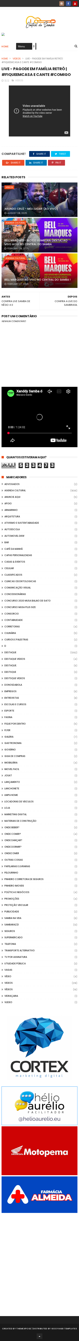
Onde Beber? (11, 827)
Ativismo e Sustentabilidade (21, 522)
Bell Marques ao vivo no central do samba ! (37, 280)
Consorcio (11, 613)
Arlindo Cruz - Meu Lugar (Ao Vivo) (31, 209)
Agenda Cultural (15, 222)
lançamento (12, 782)
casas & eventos (14, 561)
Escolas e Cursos (15, 704)
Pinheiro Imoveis (14, 885)
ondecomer (11, 853)
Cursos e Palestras (16, 639)
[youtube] (75, 3)
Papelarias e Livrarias (17, 866)
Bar (6, 542)
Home (5, 46)
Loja (7, 807)
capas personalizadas (18, 555)
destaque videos (14, 659)
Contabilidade (13, 620)
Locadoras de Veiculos (19, 801)
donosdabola (13, 684)
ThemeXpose (23, 1328)
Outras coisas (13, 859)
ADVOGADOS (12, 484)
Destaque (10, 652)
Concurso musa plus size (20, 607)
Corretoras (12, 626)
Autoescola (12, 529)
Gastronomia (12, 743)
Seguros (9, 931)
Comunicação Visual (17, 587)
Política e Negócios (16, 892)
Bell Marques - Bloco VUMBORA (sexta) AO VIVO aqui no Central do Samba (35, 242)
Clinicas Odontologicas (20, 581)
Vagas (8, 969)
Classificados (13, 574)
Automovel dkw (14, 535)
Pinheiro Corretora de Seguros (24, 879)
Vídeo (7, 976)
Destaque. (10, 665)
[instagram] (61, 3)
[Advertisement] (39, 1259)
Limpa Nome (11, 795)
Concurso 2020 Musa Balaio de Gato (27, 600)
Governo (10, 749)
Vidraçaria (11, 996)
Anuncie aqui (12, 497)
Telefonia (10, 944)
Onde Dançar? (13, 840)
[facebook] (68, 3)
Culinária (10, 633)
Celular (9, 568)
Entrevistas (11, 697)
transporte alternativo (19, 950)
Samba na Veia (12, 918)
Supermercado (13, 937)
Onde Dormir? (12, 846)
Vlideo (8, 1002)
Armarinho (11, 510)
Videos (17, 58)
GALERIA (8, 736)
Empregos (10, 691)
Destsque (10, 672)
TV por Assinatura (15, 957)
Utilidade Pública (15, 963)
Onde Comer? (12, 834)
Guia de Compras (14, 756)
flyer (7, 730)
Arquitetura (12, 516)
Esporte (9, 710)
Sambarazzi (11, 924)
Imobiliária (10, 762)
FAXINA (8, 717)
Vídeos (8, 989)
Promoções (11, 898)
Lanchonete (11, 788)
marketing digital (15, 814)
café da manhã (13, 549)
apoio (8, 503)
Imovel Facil (11, 769)
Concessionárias (15, 594)
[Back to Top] (39, 1336)
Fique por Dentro (15, 723)
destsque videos (14, 678)
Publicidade (11, 911)
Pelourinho (11, 872)
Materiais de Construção (20, 821)
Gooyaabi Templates (64, 1328)
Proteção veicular (16, 905)
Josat (8, 775)
